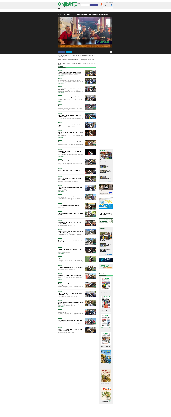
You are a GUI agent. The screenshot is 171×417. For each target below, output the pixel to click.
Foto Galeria (60, 75)
